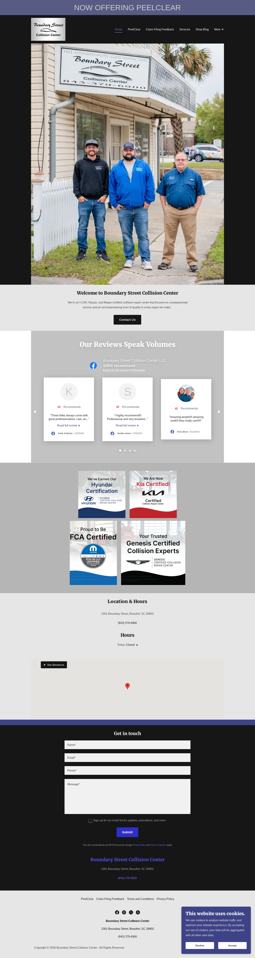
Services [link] (184, 29)
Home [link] (118, 29)
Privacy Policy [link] (139, 845)
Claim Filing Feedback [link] (160, 29)
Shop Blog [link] (202, 29)
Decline (200, 945)
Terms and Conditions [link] (140, 898)
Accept (232, 945)
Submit (127, 832)
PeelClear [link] (134, 29)
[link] (48, 29)
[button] (219, 29)
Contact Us (127, 319)
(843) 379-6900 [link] (127, 622)
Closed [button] (130, 644)
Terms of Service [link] (158, 845)
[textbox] (127, 744)
